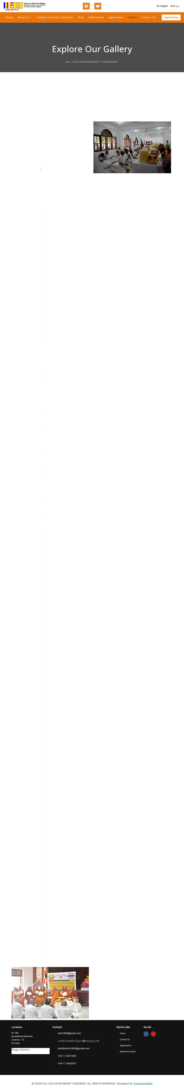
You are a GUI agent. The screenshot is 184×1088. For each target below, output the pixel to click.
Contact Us (148, 17)
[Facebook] (86, 6)
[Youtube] (153, 1033)
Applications (115, 17)
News (80, 17)
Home (9, 17)
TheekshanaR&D (143, 1083)
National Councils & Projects (55, 17)
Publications (96, 17)
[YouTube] (97, 6)
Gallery (132, 17)
